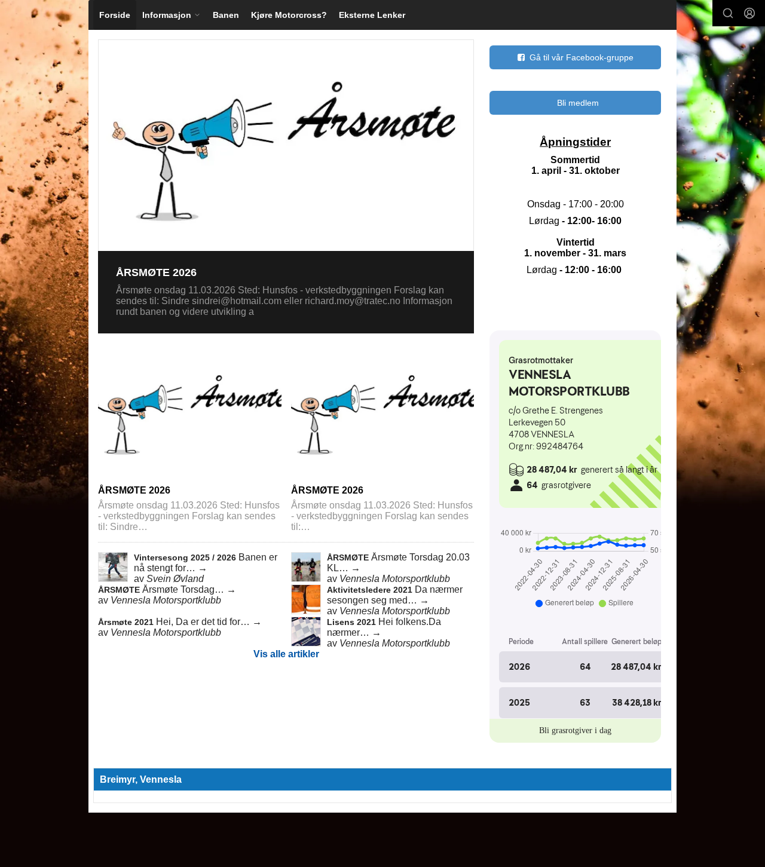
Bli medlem (578, 103)
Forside (114, 15)
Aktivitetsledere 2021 (371, 590)
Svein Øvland (175, 579)
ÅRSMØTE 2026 (156, 272)
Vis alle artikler (286, 654)
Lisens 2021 (352, 622)
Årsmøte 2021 (127, 622)
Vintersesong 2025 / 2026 (186, 557)
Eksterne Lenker (372, 15)
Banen (226, 15)
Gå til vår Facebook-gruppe (582, 57)
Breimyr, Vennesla (141, 779)
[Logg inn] (749, 13)
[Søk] (728, 13)
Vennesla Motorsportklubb (394, 579)
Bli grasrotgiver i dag (575, 730)
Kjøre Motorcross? (289, 15)
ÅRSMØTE (349, 557)
